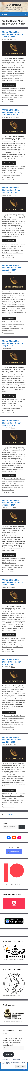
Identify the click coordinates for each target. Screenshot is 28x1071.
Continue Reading (9, 85)
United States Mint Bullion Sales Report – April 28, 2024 (12, 739)
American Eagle (18, 95)
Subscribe (8, 1054)
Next (13, 814)
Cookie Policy (8, 1063)
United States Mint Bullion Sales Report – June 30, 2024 (12, 423)
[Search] (22, 827)
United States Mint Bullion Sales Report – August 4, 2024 (12, 267)
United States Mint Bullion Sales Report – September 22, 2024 (12, 112)
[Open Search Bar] (25, 14)
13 (9, 814)
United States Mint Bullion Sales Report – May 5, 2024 (12, 661)
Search (5, 823)
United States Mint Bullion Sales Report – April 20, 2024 (12, 34)
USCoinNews (14, 4)
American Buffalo (9, 95)
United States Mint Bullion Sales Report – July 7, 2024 (12, 343)
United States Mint (11, 90)
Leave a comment (9, 101)
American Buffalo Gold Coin (12, 88)
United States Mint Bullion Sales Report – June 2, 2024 (12, 582)
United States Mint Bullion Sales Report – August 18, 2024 (12, 190)
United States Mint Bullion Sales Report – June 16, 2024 (12, 502)
